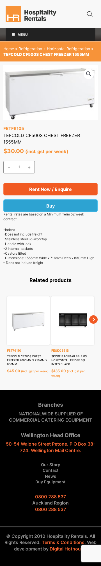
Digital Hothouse (68, 549)
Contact (51, 470)
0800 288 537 (50, 496)
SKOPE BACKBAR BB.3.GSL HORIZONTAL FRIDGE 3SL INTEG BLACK (69, 360)
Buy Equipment (50, 481)
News (50, 476)
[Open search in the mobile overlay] (90, 14)
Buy (50, 206)
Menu (23, 34)
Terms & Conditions (63, 542)
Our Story (50, 464)
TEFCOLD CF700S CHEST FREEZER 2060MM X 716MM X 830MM (27, 360)
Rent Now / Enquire (50, 189)
